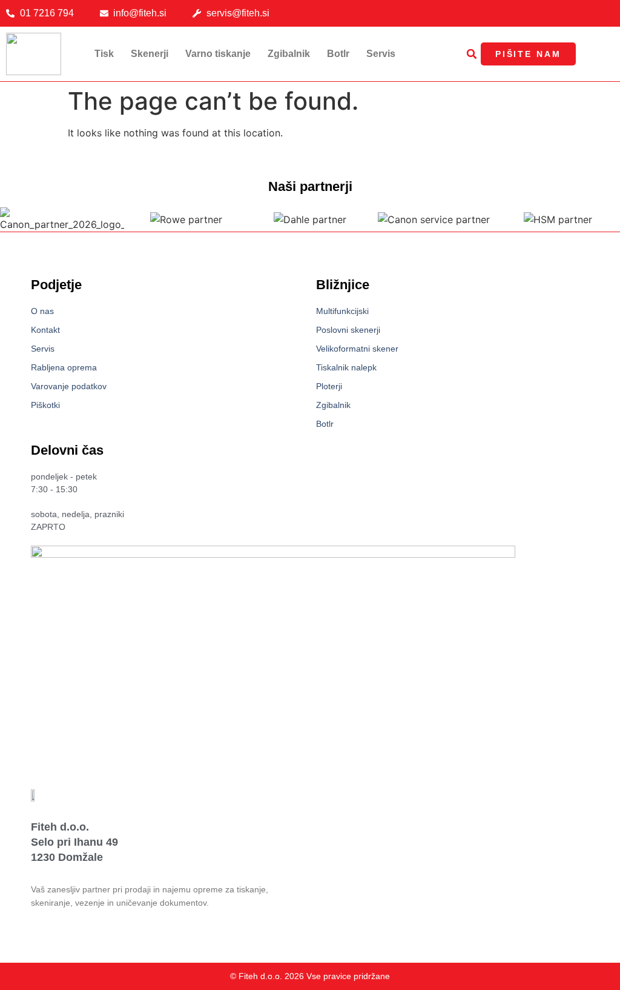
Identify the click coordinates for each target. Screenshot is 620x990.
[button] (472, 54)
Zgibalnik (289, 53)
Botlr (338, 53)
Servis (380, 53)
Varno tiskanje (218, 53)
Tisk (104, 53)
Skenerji (149, 53)
